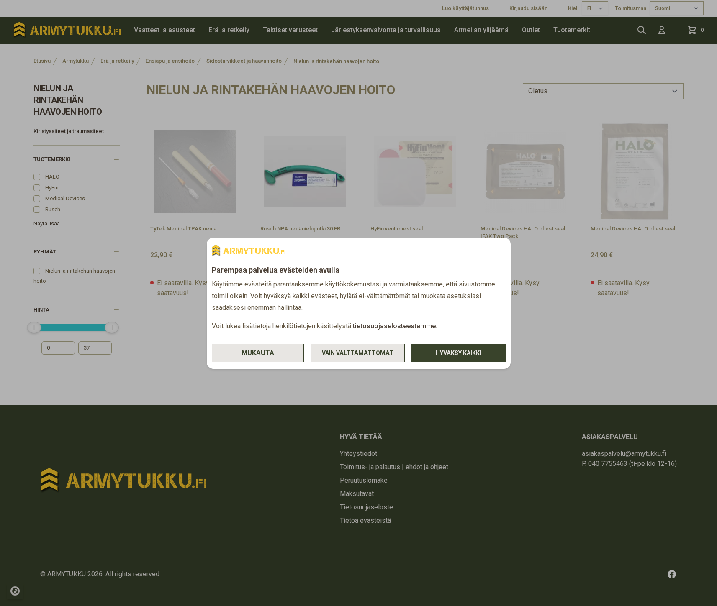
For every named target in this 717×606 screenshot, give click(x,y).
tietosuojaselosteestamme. (395, 326)
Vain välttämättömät (357, 353)
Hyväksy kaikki (458, 353)
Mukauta (258, 353)
